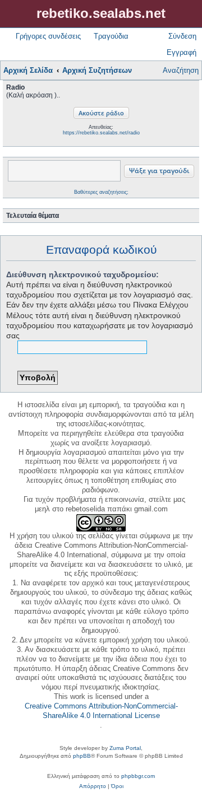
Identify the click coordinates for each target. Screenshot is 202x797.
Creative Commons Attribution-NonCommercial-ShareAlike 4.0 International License (101, 711)
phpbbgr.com (138, 776)
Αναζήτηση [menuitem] (181, 70)
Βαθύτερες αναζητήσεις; (101, 192)
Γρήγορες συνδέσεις (48, 36)
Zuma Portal (125, 748)
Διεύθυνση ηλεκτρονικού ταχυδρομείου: (82, 274)
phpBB (82, 756)
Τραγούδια (111, 36)
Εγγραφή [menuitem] (181, 52)
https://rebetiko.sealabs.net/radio (101, 133)
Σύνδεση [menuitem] (182, 36)
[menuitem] (92, 786)
